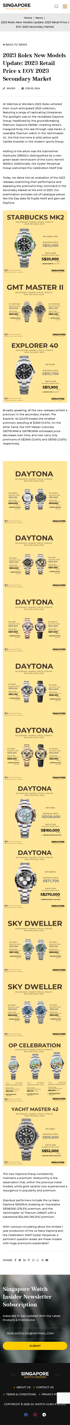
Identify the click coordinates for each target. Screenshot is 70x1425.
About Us (23, 1387)
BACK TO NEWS (16, 44)
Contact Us (45, 1387)
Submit (35, 1346)
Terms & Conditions (21, 1394)
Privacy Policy (53, 1394)
